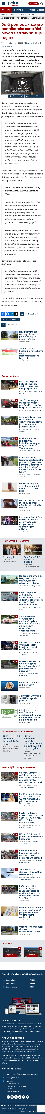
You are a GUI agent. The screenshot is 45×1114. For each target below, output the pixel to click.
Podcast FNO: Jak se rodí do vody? (29, 683)
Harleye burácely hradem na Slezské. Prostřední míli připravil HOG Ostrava (30, 854)
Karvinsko (18, 9)
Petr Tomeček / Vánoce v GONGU (32, 559)
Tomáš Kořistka (24, 863)
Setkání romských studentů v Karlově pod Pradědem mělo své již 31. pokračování (30, 404)
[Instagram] (12, 1097)
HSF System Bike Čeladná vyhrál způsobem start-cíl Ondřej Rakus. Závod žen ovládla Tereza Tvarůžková (30, 892)
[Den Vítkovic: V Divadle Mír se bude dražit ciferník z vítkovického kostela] (9, 503)
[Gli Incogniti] (12, 549)
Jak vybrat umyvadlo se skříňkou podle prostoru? (30, 698)
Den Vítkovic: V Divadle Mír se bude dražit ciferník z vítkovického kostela (31, 504)
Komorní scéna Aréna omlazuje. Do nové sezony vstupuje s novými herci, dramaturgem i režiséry (30, 523)
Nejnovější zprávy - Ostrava (18, 767)
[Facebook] (8, 1097)
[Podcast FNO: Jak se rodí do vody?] (9, 685)
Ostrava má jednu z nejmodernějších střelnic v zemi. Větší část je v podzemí (29, 385)
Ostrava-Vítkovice (32, 674)
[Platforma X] (16, 1097)
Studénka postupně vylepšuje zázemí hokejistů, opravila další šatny (29, 646)
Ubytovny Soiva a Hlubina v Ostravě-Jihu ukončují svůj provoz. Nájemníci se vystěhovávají (31, 818)
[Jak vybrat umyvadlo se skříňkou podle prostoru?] (9, 699)
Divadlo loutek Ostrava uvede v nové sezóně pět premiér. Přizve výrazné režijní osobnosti (31, 912)
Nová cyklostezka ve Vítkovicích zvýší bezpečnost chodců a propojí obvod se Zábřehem (30, 666)
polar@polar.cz (13, 1078)
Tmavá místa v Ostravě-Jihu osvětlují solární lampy (30, 872)
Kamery (7, 943)
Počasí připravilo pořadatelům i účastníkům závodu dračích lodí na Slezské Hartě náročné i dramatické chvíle (31, 598)
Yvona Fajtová (6, 46)
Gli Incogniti (9, 557)
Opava (29, 451)
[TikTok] (19, 1097)
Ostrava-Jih (36, 825)
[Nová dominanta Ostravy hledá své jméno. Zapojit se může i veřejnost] (9, 335)
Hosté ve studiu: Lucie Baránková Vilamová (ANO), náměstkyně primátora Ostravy (30, 798)
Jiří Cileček (39, 586)
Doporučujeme (10, 376)
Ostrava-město (31, 391)
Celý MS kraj (30, 429)
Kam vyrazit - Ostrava (16, 541)
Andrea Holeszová (25, 827)
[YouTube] (27, 1097)
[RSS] (23, 1097)
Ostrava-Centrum (27, 14)
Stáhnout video (33, 96)
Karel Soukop (37, 410)
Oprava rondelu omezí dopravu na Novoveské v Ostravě (31, 929)
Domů (4, 14)
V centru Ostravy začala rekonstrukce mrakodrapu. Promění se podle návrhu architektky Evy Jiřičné (30, 777)
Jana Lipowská (24, 636)
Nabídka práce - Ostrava (18, 731)
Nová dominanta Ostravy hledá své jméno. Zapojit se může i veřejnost (28, 335)
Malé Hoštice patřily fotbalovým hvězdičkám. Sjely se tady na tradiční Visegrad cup (29, 443)
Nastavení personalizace (11, 1112)
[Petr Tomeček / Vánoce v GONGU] (33, 549)
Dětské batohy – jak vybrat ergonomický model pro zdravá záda (29, 487)
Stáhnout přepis (17, 96)
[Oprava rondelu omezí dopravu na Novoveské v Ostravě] (9, 930)
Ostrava (6, 9)
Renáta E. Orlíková (30, 806)
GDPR (23, 1112)
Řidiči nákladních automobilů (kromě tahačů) (12, 739)
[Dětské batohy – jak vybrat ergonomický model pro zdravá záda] (9, 487)
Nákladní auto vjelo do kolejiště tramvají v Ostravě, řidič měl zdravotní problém (31, 580)
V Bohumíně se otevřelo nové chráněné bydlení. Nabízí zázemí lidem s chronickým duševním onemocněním (29, 623)
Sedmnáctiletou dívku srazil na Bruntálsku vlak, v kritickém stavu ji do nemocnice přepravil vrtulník (30, 422)
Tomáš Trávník (23, 676)
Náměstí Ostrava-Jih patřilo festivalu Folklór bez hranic (31, 836)
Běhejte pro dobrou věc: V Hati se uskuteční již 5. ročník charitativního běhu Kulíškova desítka (30, 715)
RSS (29, 1112)
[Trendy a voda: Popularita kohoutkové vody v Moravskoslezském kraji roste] (9, 351)
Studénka (30, 652)
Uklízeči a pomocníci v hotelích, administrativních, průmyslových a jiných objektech (33, 742)
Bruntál (29, 410)
